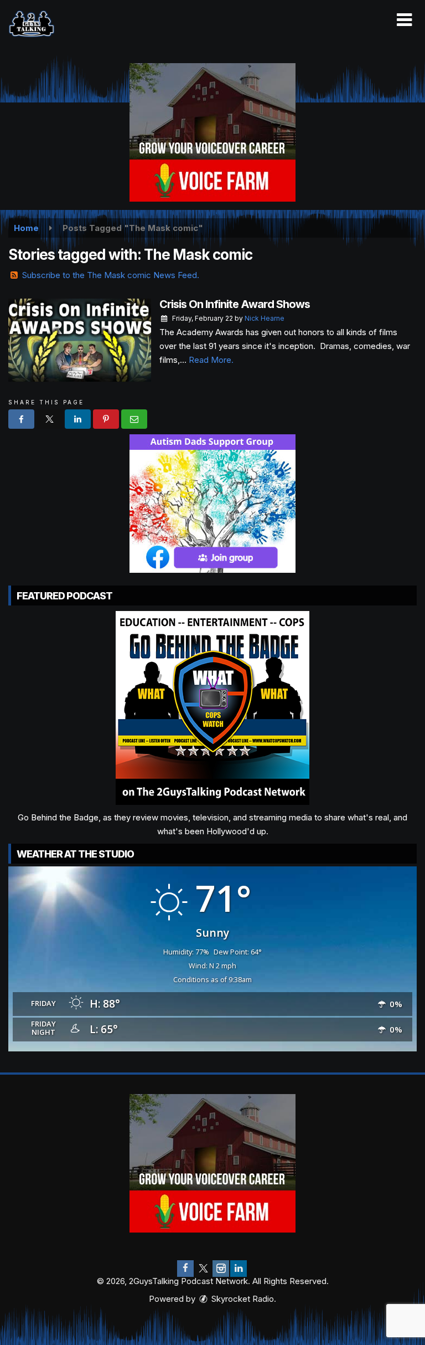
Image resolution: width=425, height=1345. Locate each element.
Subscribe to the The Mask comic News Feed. (110, 275)
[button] (404, 20)
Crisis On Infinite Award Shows (234, 304)
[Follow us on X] (203, 1268)
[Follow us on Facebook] (185, 1268)
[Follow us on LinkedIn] (238, 1268)
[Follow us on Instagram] (220, 1268)
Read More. (211, 360)
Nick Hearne (264, 318)
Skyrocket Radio (241, 1298)
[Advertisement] (212, 132)
